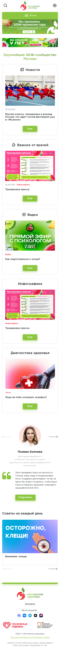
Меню (33, 15)
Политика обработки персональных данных (30, 637)
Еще (30, 129)
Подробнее (25, 497)
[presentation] (6, 436)
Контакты (30, 604)
